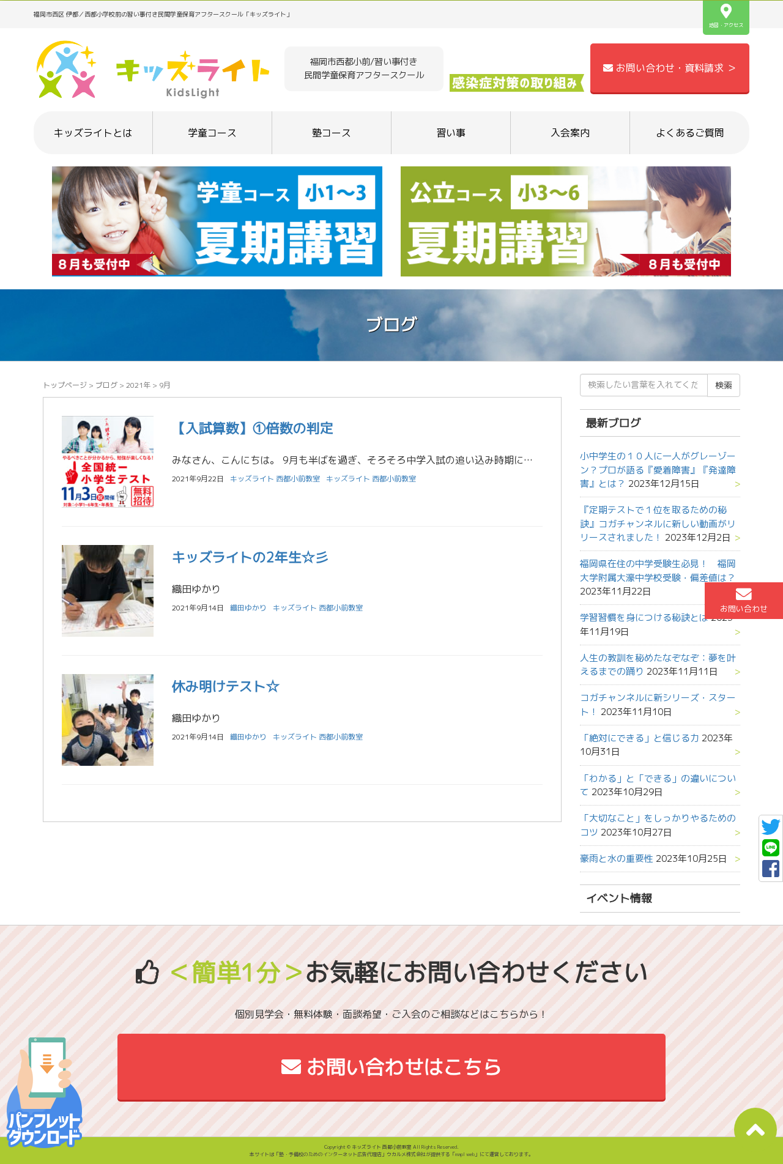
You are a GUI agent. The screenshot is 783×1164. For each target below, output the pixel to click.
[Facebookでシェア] (770, 872)
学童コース (212, 132)
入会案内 (570, 132)
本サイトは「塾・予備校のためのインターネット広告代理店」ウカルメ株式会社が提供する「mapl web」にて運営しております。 (391, 1154)
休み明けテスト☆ (226, 686)
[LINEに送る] (770, 851)
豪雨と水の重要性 (616, 858)
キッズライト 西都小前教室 (371, 478)
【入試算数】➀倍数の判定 (252, 427)
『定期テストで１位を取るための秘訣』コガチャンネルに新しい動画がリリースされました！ (658, 523)
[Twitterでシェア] (771, 830)
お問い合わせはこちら (401, 1066)
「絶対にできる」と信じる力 (639, 738)
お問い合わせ (744, 608)
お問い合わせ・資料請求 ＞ (675, 68)
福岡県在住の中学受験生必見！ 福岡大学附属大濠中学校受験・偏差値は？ (658, 570)
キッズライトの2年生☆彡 (250, 556)
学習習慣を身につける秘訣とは (644, 617)
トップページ (65, 385)
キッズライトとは (93, 132)
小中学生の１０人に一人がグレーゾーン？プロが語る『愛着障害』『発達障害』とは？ (658, 470)
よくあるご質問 (690, 132)
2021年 (138, 385)
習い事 (451, 132)
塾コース (331, 132)
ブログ (106, 385)
